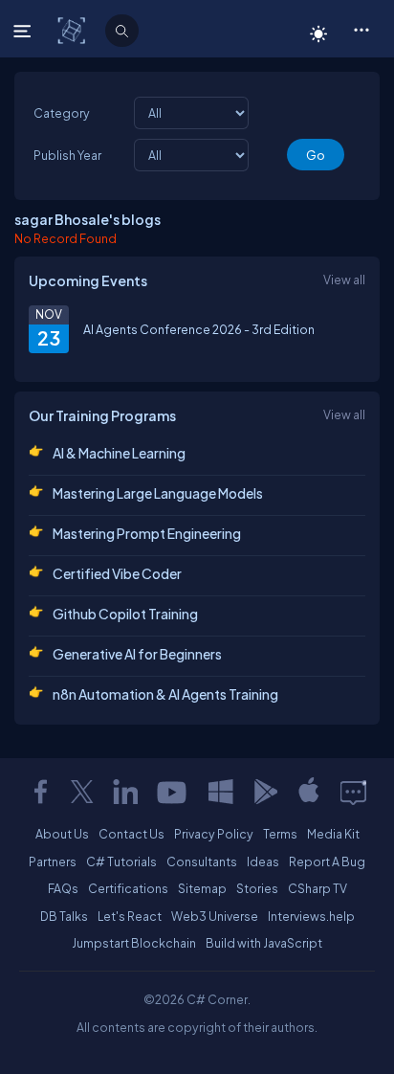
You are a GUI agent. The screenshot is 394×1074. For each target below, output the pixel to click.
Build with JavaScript (264, 943)
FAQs (63, 888)
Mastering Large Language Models (158, 493)
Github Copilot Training (125, 613)
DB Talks (64, 916)
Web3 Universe (214, 916)
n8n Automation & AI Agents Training (165, 694)
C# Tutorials (121, 861)
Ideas (263, 861)
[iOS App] (308, 791)
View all (344, 279)
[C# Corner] (73, 29)
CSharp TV (317, 888)
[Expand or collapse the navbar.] (24, 30)
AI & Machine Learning (119, 452)
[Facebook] (40, 791)
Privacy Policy (213, 833)
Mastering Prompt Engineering (147, 533)
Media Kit (333, 833)
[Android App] (264, 791)
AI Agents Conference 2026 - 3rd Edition (199, 329)
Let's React (130, 916)
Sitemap (202, 888)
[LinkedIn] (125, 791)
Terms (280, 833)
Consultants (201, 861)
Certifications (128, 888)
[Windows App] (220, 791)
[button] (361, 28)
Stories (257, 888)
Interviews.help (311, 916)
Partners (53, 861)
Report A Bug (327, 861)
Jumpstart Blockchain (134, 943)
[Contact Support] (353, 791)
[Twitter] (82, 791)
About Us (62, 833)
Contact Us (131, 833)
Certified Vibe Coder (117, 573)
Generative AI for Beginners (137, 653)
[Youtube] (173, 791)
